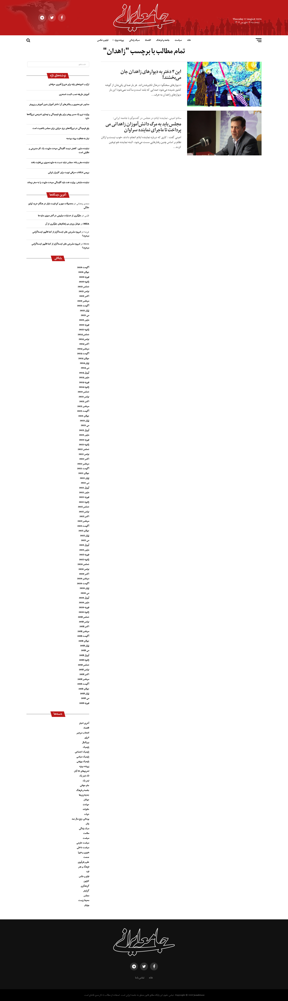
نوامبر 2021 (84, 512)
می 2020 (85, 593)
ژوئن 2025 (84, 311)
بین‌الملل (85, 742)
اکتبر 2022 (84, 459)
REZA (86, 224)
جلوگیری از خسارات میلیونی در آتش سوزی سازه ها (59, 216)
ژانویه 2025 (84, 330)
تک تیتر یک (84, 776)
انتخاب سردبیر (82, 733)
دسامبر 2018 (83, 665)
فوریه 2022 (84, 497)
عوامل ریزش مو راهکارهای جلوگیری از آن (62, 224)
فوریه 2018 (84, 703)
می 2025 (85, 315)
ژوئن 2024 (84, 363)
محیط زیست (83, 900)
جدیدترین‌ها (84, 795)
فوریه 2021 (84, 555)
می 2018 (85, 698)
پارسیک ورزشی (83, 761)
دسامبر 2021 (83, 507)
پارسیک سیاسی (82, 757)
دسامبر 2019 (83, 617)
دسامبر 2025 (83, 287)
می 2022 (85, 483)
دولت (86, 814)
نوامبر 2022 (84, 454)
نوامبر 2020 (84, 569)
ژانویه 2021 (84, 560)
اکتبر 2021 (84, 516)
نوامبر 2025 (84, 291)
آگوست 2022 (83, 468)
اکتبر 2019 (84, 626)
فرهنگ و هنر (83, 867)
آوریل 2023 (84, 430)
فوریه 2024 (84, 382)
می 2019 (85, 650)
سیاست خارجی (82, 843)
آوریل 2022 (84, 488)
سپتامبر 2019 (83, 631)
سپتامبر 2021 (83, 521)
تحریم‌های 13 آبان (81, 771)
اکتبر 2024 (84, 344)
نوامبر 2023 (84, 397)
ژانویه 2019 (84, 660)
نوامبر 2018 (84, 670)
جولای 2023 (83, 416)
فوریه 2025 (84, 325)
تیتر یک (86, 781)
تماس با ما (139, 978)
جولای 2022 (83, 473)
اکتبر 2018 (84, 674)
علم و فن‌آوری (83, 862)
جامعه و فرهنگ (162, 40)
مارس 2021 (84, 550)
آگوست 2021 (83, 526)
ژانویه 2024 (84, 387)
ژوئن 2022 (84, 478)
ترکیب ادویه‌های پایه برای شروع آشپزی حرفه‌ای (69, 84)
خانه (189, 40)
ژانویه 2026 (84, 282)
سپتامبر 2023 (83, 406)
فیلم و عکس (102, 40)
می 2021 (85, 540)
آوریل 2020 (84, 598)
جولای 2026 (83, 272)
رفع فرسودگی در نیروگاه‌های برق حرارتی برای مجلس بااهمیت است (61, 128)
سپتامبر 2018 (83, 679)
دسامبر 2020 (83, 564)
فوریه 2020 (84, 607)
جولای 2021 (84, 531)
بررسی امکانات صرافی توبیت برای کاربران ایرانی (68, 172)
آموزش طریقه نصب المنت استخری (74, 94)
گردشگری (85, 886)
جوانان (86, 800)
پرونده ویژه (119, 40)
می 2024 (85, 368)
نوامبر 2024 (84, 339)
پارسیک (86, 747)
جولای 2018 (84, 689)
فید (87, 871)
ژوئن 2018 (84, 694)
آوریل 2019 (84, 655)
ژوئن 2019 (84, 646)
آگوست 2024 (83, 354)
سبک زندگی (134, 40)
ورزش (86, 905)
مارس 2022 (84, 492)
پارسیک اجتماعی (82, 752)
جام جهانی (84, 785)
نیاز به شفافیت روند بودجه (77, 138)
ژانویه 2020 (84, 612)
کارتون (86, 881)
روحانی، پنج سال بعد (80, 819)
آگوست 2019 (83, 636)
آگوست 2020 (83, 583)
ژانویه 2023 (84, 445)
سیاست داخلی (83, 848)
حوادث (86, 805)
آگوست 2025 (83, 306)
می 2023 (85, 425)
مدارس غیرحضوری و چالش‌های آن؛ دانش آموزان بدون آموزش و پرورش (59, 104)
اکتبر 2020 (84, 574)
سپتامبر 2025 (83, 301)
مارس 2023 (84, 435)
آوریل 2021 (84, 545)
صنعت (86, 857)
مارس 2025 (84, 320)
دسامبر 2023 (83, 392)
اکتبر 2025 (84, 296)
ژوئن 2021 (84, 536)
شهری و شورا (83, 852)
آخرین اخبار (84, 723)
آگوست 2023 (83, 411)
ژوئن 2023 (84, 421)
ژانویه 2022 (84, 502)
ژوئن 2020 (84, 588)
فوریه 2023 (84, 440)
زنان (87, 824)
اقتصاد (148, 40)
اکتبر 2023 (84, 401)
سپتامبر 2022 (83, 464)
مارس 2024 (84, 377)
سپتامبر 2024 (83, 349)
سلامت (86, 833)
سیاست (178, 40)
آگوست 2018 (83, 684)
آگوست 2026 (83, 267)
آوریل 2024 (84, 373)
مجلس (86, 896)
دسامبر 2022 (83, 449)
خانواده (86, 809)
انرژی (86, 737)
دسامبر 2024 (83, 334)
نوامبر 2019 (84, 622)
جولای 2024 (83, 358)
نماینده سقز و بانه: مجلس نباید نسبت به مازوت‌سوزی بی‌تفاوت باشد (60, 162)
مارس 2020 (84, 602)
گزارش (86, 891)
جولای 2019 (84, 641)
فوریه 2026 (84, 277)
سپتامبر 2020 (83, 579)
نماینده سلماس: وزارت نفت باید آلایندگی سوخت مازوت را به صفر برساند (58, 182)
